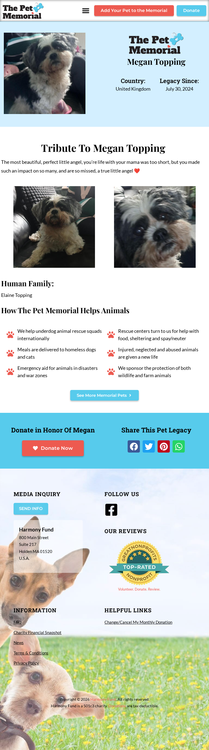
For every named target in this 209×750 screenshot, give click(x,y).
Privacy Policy (26, 662)
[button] (85, 10)
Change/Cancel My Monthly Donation (138, 622)
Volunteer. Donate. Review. (139, 589)
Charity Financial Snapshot (38, 632)
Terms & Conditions (31, 652)
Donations (117, 705)
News (19, 642)
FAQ (17, 622)
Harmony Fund (103, 699)
